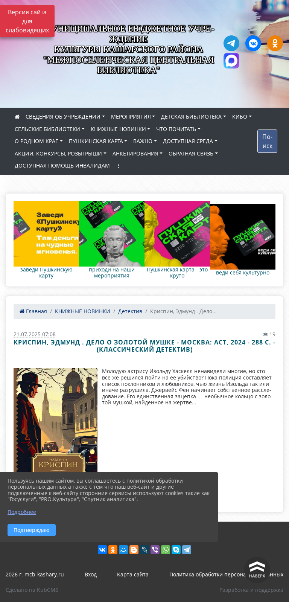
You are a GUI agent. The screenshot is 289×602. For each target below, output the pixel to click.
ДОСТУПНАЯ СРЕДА (188, 141)
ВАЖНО (142, 141)
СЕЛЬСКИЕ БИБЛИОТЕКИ (47, 129)
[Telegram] (186, 549)
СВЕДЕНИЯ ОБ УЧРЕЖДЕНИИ (63, 116)
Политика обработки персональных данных (226, 574)
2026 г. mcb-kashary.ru (35, 574)
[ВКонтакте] (102, 549)
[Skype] (176, 549)
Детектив (130, 311)
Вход (91, 574)
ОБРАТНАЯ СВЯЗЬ (191, 153)
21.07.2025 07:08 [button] (35, 334)
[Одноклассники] (112, 549)
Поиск (267, 141)
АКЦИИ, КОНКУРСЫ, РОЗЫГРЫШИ (58, 153)
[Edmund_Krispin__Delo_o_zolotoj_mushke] (55, 434)
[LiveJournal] (144, 549)
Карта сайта (133, 574)
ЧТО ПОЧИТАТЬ (176, 129)
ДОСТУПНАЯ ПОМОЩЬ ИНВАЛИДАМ (62, 165)
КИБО (239, 116)
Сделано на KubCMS (32, 589)
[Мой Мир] (123, 549)
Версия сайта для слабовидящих (27, 21)
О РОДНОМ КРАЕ (36, 141)
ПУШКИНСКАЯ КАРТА (96, 141)
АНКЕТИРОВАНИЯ (135, 153)
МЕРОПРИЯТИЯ (131, 116)
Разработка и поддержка (251, 589)
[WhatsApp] (165, 549)
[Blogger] (133, 549)
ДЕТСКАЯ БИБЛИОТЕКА (191, 116)
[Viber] (155, 549)
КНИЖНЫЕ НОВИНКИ (118, 129)
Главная (35, 311)
